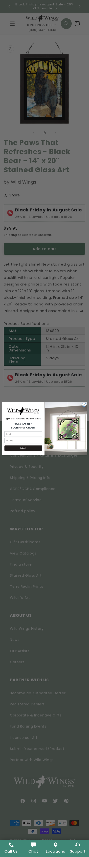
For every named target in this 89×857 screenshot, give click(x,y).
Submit (23, 448)
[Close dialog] (84, 404)
